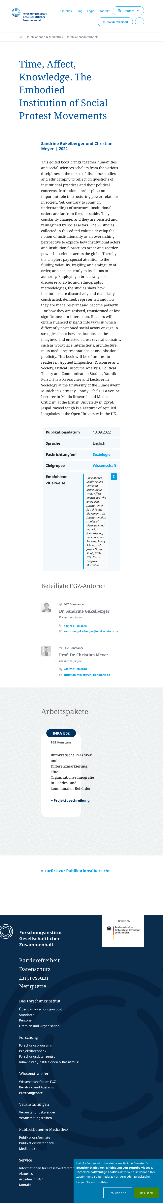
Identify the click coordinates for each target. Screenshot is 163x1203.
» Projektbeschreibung (70, 800)
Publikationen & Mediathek (45, 37)
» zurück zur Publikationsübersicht (75, 870)
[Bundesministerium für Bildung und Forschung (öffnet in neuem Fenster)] (123, 935)
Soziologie (102, 454)
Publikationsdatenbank (82, 37)
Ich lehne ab (118, 1193)
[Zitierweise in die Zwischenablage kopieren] (114, 476)
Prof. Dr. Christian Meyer (83, 654)
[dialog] (118, 1181)
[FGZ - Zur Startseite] (31, 15)
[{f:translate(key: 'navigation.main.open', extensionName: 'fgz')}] (139, 21)
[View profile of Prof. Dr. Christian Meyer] (46, 651)
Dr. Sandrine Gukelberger (84, 611)
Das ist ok (146, 1193)
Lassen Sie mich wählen (92, 1182)
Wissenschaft (104, 465)
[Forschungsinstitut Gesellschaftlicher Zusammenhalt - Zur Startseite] (48, 935)
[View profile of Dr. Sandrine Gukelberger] (46, 607)
